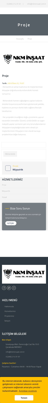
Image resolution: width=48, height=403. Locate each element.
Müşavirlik (6, 191)
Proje (4, 184)
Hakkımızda (9, 306)
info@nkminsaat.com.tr (36, 3)
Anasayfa (20, 38)
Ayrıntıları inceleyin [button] (28, 391)
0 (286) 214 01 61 (13, 3)
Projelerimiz (9, 316)
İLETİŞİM (10, 223)
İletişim (7, 320)
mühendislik (10, 153)
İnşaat (4, 197)
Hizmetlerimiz (10, 311)
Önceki (18, 168)
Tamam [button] (24, 398)
